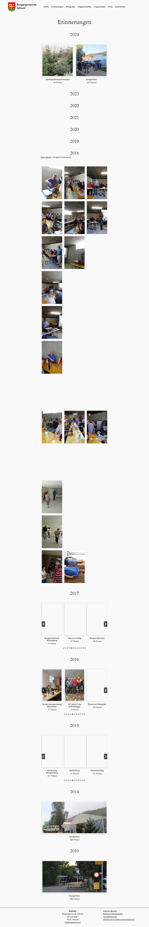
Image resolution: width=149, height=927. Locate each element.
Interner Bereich (110, 911)
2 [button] (65, 648)
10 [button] (81, 648)
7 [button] (75, 648)
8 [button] (77, 648)
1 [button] (63, 648)
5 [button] (71, 648)
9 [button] (79, 648)
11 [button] (83, 648)
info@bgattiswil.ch (73, 922)
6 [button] (73, 648)
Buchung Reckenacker (113, 914)
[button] (43, 624)
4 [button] (69, 648)
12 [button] (85, 648)
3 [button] (67, 648)
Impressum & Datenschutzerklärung (118, 919)
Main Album (46, 157)
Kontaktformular (110, 917)
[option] (57, 64)
